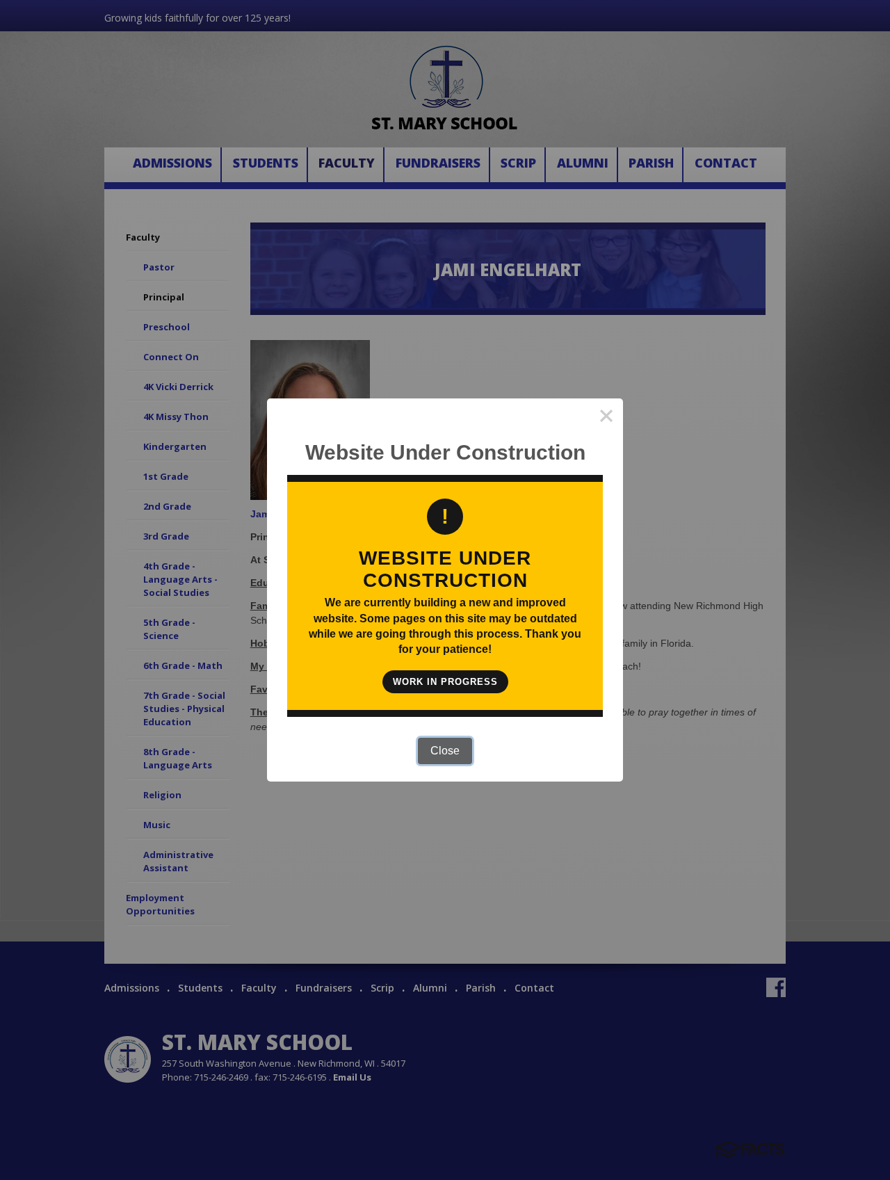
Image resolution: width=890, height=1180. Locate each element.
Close (445, 751)
